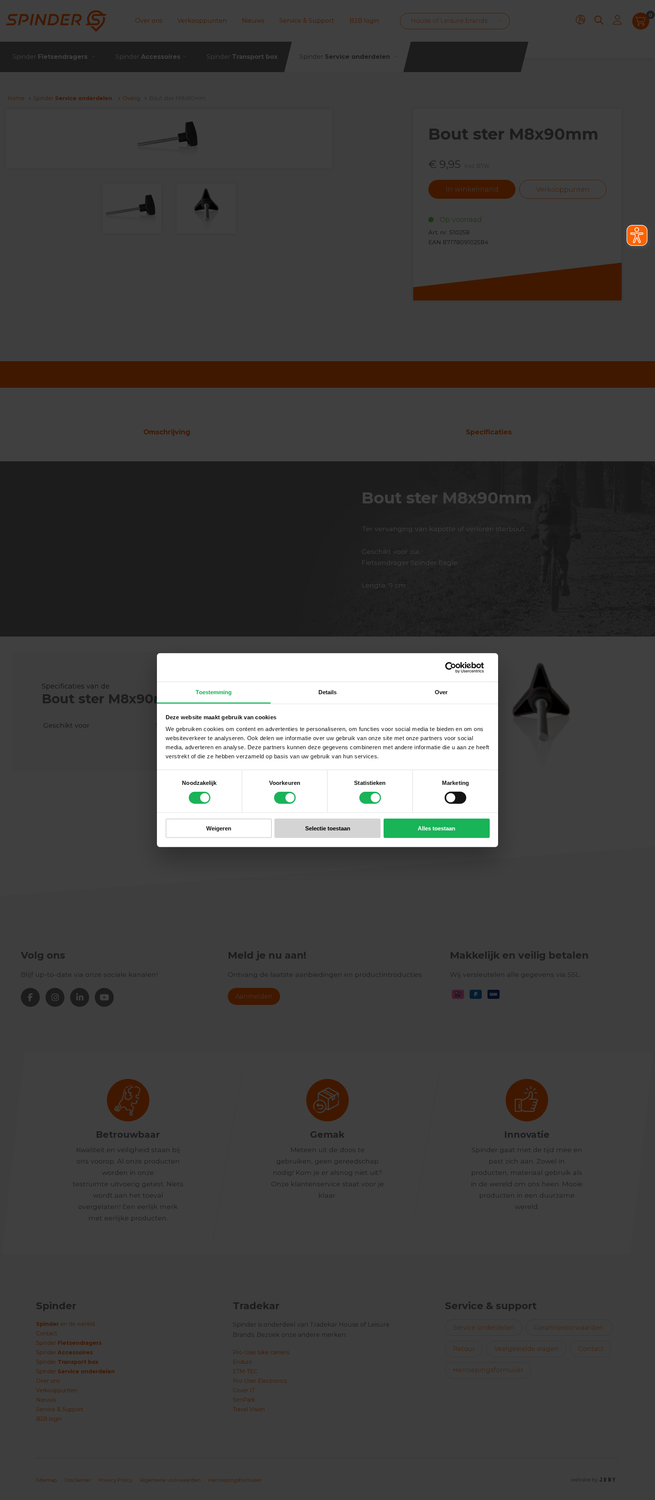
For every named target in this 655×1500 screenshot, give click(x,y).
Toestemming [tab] (214, 692)
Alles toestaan (436, 828)
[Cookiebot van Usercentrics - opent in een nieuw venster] (456, 667)
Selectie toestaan (327, 828)
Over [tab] (441, 692)
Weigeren (218, 828)
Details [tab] (327, 692)
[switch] (285, 798)
